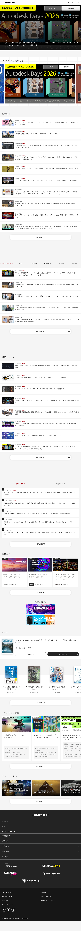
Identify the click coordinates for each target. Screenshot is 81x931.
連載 (3, 826)
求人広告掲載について (46, 896)
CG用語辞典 (6, 836)
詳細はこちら (30, 654)
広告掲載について (7, 896)
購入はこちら (63, 654)
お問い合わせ (6, 900)
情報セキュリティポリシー (48, 900)
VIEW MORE (40, 237)
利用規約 (43, 892)
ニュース (5, 821)
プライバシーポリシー (8, 904)
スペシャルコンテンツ (9, 831)
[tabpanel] (40, 27)
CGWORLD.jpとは (7, 892)
